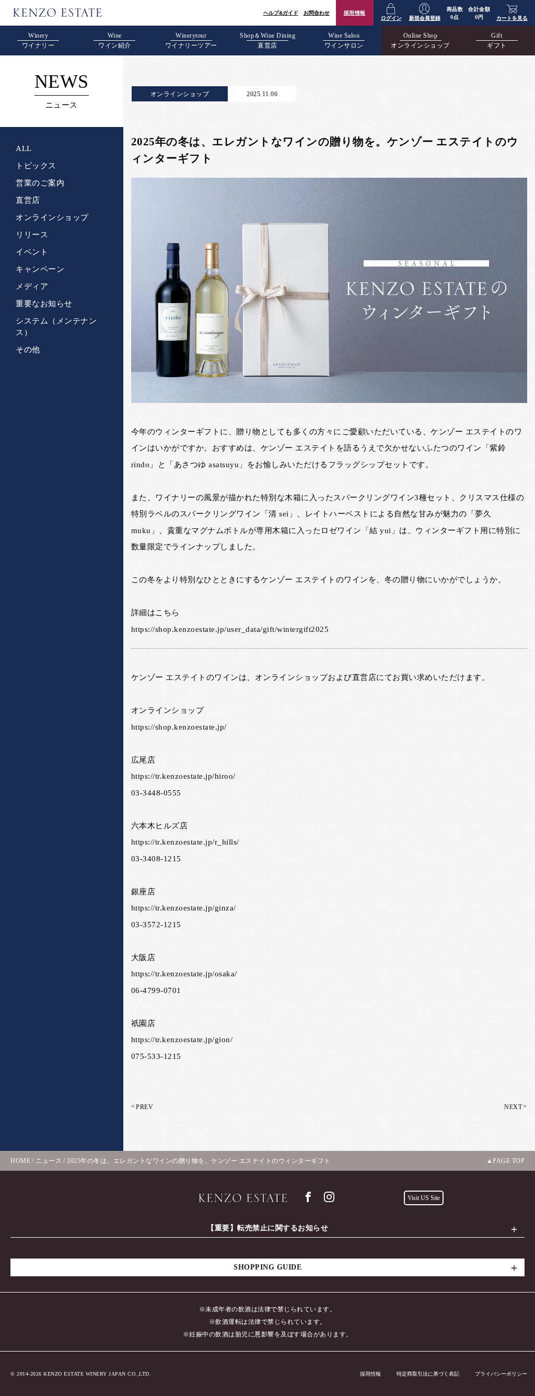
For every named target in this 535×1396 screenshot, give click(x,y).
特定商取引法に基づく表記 (428, 1374)
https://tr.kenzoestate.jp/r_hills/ (185, 842)
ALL (24, 148)
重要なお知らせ (44, 303)
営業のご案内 (40, 183)
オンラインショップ (52, 217)
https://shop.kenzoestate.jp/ (179, 727)
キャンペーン (40, 269)
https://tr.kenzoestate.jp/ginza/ (183, 908)
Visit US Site (424, 1198)
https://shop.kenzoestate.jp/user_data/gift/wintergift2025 (230, 629)
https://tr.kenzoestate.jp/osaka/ (184, 974)
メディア (32, 286)
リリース (32, 234)
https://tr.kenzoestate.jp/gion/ (182, 1039)
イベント (32, 252)
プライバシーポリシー (501, 1374)
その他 (28, 349)
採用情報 (355, 13)
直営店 (28, 200)
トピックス (36, 165)
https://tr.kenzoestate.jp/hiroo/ (183, 776)
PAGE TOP (509, 1160)
